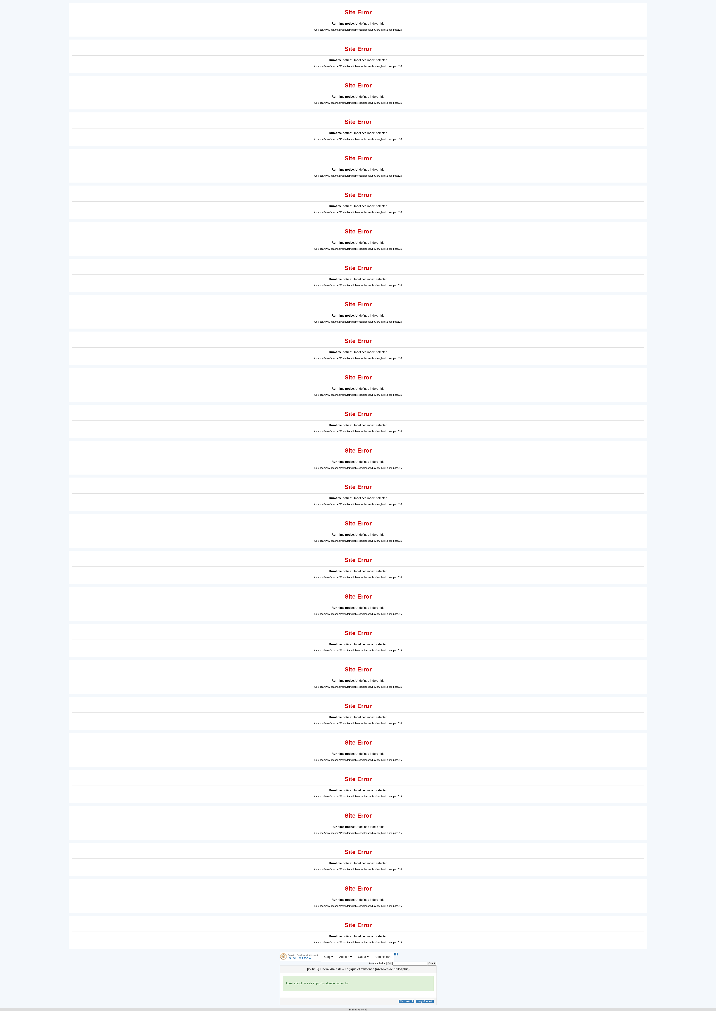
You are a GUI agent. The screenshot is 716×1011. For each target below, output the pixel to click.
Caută (362, 956)
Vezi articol (406, 1001)
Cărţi (327, 956)
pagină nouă (424, 1001)
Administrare (383, 956)
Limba (371, 963)
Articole (344, 956)
